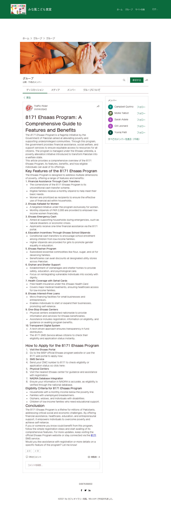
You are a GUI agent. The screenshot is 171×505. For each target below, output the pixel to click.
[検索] (124, 80)
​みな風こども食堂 (40, 9)
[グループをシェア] (146, 80)
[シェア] (98, 106)
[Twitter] (85, 490)
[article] (63, 287)
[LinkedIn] (89, 490)
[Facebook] (81, 490)
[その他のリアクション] (36, 451)
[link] (35, 90)
